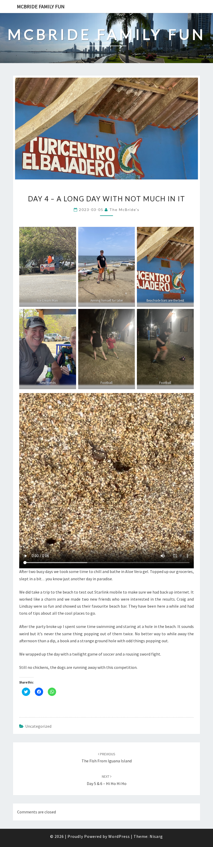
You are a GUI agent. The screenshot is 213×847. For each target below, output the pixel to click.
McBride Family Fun (41, 6)
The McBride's (124, 209)
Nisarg (156, 836)
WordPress (119, 836)
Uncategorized (38, 726)
